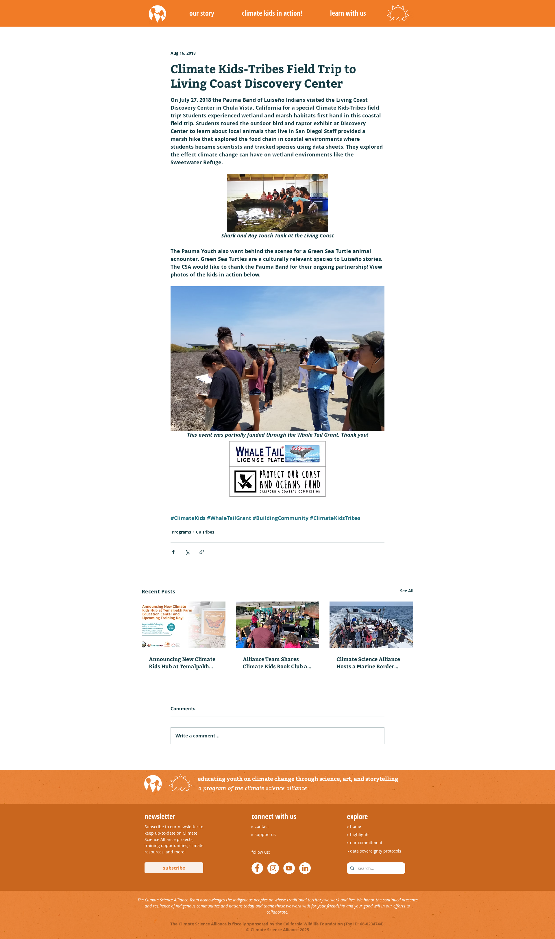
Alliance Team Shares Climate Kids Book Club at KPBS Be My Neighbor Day (276, 662)
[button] (201, 13)
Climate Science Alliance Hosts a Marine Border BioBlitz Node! (368, 662)
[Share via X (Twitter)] (187, 552)
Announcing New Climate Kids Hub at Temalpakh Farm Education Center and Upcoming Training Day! (182, 662)
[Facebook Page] (257, 868)
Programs (181, 532)
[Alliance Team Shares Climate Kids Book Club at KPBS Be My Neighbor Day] (277, 625)
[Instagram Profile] (273, 868)
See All (406, 590)
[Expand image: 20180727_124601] (277, 358)
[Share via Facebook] (173, 552)
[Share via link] (201, 552)
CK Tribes (205, 532)
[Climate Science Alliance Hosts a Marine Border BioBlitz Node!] (371, 625)
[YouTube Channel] (289, 868)
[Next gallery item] (377, 358)
